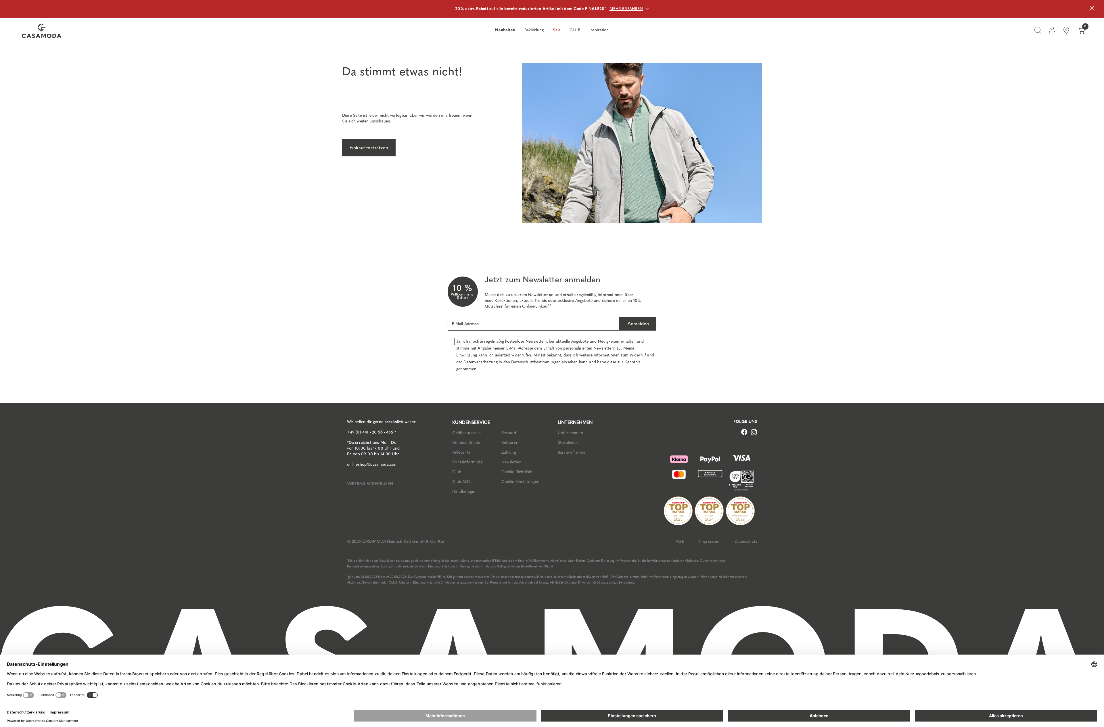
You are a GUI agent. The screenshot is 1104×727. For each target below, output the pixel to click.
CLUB (575, 30)
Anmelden (637, 323)
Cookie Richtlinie (516, 471)
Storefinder (568, 442)
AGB (680, 541)
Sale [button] (556, 30)
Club (456, 471)
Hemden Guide (466, 442)
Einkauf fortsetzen (369, 147)
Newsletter (511, 462)
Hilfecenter (462, 452)
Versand (508, 432)
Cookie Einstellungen (520, 481)
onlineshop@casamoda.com (372, 464)
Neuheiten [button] (505, 30)
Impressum (709, 541)
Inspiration (599, 30)
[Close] (1092, 9)
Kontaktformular (467, 462)
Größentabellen (466, 432)
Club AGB (461, 481)
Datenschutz (746, 541)
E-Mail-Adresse (465, 323)
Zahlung (508, 452)
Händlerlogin (463, 491)
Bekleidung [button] (534, 30)
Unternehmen (570, 432)
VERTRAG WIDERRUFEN (370, 483)
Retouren (509, 442)
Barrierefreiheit (571, 452)
